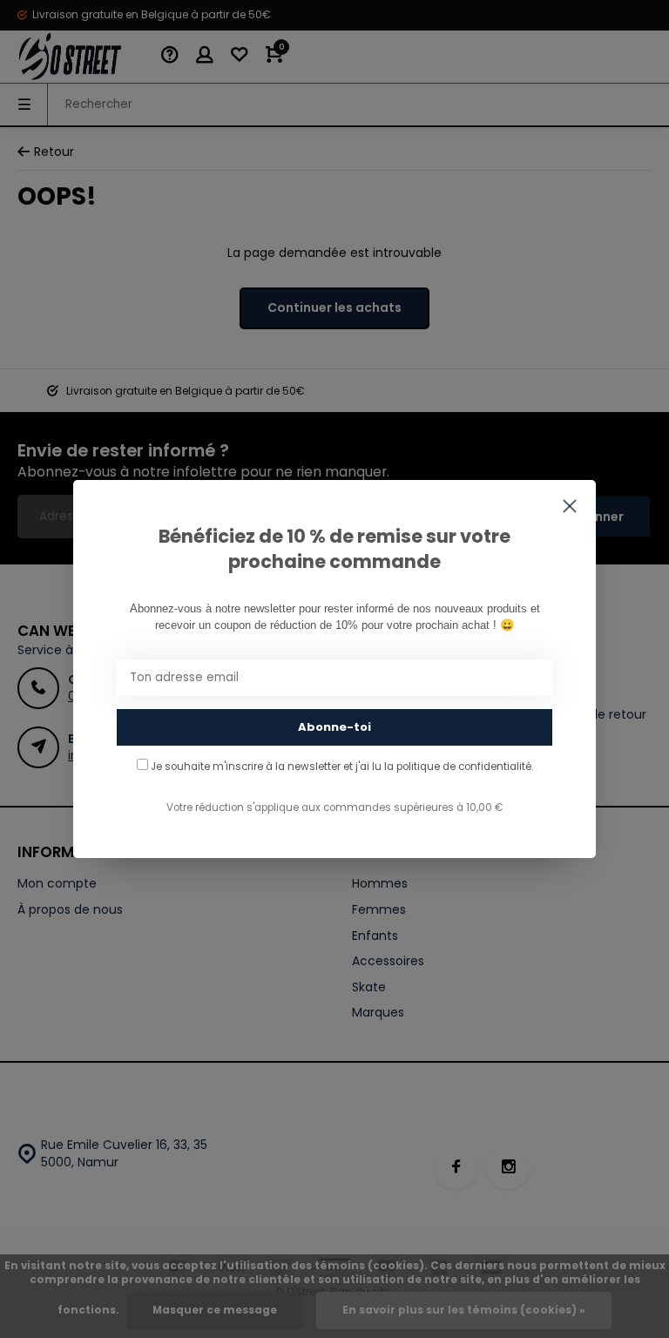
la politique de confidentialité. (458, 767)
